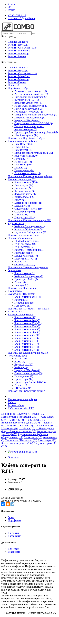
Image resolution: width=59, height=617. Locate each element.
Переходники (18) (24, 302)
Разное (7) (20, 261)
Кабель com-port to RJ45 (21, 408)
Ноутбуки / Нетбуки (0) (27, 370)
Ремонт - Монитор (18, 53)
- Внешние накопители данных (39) (24, 421)
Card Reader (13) (23, 144)
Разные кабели (16, 405)
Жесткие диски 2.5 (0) (26, 99)
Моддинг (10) (22, 205)
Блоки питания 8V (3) (26, 346)
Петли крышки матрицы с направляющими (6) (29, 128)
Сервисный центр (18, 41)
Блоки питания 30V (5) (27, 332)
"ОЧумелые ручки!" (19, 355)
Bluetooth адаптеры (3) (26, 241)
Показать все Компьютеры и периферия (30, 176)
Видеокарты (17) (23, 364)
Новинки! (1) (8, 413)
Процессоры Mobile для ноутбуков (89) (36, 132)
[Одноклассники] (8, 504)
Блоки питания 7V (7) (26, 343)
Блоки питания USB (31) (28, 296)
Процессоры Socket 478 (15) (30, 382)
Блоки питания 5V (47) (27, 338)
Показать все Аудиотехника (23, 235)
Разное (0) (20, 282)
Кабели (12, 402)
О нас (11, 517)
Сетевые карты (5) (24, 264)
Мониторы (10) (22, 164)
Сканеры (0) (21, 285)
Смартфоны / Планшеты (21, 293)
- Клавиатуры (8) (43, 425)
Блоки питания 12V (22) (27, 323)
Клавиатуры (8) (23, 161)
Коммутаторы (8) (23, 252)
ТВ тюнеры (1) (22, 388)
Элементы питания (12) (27, 173)
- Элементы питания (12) (21, 431)
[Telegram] (12, 504)
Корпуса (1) (20, 199)
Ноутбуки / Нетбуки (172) (31, 413)
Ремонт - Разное (17, 56)
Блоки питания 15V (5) (27, 326)
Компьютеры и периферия (22, 141)
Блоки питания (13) (25, 317)
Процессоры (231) (24, 217)
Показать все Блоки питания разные (28, 352)
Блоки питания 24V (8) (27, 329)
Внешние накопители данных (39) (33, 152)
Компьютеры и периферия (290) (19, 416)
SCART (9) (20, 358)
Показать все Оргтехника (22, 288)
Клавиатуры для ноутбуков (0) (31, 105)
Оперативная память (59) (28, 208)
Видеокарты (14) (23, 185)
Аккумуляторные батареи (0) (30, 91)
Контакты (13, 533)
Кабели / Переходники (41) (29, 226)
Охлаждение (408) (24, 211)
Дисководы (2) (22, 188)
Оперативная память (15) (28, 373)
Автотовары (15, 311)
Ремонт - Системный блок (22, 47)
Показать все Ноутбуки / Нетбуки (26, 138)
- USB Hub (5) (15, 419)
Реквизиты (14, 551)
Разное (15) (20, 385)
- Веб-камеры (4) (34, 419)
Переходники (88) (24, 170)
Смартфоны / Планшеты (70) (21, 440)
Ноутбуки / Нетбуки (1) (27, 120)
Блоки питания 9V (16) (27, 349)
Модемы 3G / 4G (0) (25, 258)
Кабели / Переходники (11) (29, 249)
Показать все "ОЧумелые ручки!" (26, 391)
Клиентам (13, 548)
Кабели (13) (21, 367)
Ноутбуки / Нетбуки (19, 88)
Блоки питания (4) (24, 273)
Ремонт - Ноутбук (18, 44)
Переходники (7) (23, 376)
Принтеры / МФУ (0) (26, 279)
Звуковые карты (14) (25, 194)
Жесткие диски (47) (25, 191)
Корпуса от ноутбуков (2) (28, 108)
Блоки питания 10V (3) (27, 320)
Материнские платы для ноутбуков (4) (35, 114)
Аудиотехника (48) (28, 434)
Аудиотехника (16, 223)
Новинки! (13, 85)
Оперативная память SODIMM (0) (33, 123)
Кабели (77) (21, 158)
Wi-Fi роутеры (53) (24, 246)
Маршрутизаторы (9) (26, 255)
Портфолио (14, 520)
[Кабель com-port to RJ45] (22, 451)
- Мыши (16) (27, 428)
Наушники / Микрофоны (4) (30, 232)
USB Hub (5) (21, 147)
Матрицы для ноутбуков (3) (29, 117)
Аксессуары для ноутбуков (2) (31, 94)
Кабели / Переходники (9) (28, 276)
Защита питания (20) (26, 155)
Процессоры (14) (23, 379)
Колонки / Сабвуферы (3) (28, 229)
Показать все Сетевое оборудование (28, 267)
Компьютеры (15, 291)
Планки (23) (21, 214)
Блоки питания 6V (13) (27, 341)
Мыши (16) (20, 167)
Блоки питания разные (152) (17, 443)
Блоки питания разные (20, 314)
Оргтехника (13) (33, 437)
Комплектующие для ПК (22, 179)
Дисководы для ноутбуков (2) (30, 97)
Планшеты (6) (22, 305)
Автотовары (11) (47, 440)
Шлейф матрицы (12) (26, 135)
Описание (13, 457)
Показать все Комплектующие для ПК (29, 220)
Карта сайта (14, 536)
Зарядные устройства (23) (28, 102)
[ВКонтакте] (3, 504)
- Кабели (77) (24, 425)
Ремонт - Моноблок (19, 50)
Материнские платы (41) (28, 202)
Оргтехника (14, 270)
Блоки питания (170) (26, 182)
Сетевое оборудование (20, 238)
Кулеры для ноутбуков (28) (29, 111)
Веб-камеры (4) (22, 149)
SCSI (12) (19, 361)
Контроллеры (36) (24, 196)
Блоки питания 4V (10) (27, 335)
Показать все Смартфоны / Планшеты (29, 308)
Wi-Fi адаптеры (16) (25, 244)
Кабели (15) (21, 299)
